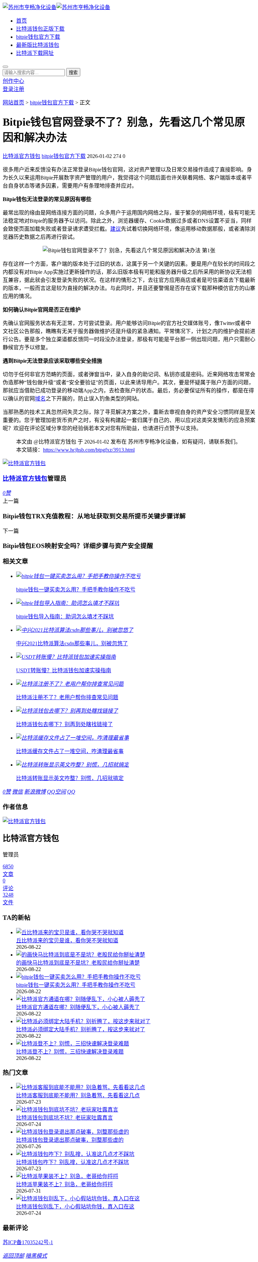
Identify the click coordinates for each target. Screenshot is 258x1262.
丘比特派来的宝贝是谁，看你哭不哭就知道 (67, 940)
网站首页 (13, 102)
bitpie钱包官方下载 (38, 37)
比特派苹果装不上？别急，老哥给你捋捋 (64, 1184)
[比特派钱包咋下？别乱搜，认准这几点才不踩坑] (135, 1154)
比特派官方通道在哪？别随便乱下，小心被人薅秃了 (78, 1007)
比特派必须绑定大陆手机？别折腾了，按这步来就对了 (80, 1029)
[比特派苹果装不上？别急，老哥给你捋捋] (135, 1176)
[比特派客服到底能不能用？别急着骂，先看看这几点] (135, 1087)
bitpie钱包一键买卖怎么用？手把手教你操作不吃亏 (75, 985)
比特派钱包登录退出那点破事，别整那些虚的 (70, 1140)
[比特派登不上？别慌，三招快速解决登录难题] (135, 1043)
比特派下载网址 (35, 53)
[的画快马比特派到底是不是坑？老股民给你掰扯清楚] (135, 954)
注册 (18, 89)
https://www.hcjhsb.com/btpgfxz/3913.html (89, 450)
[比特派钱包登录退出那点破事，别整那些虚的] (135, 1131)
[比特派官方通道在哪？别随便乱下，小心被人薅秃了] (135, 999)
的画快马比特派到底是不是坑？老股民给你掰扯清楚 (78, 963)
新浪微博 (35, 792)
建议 (115, 229)
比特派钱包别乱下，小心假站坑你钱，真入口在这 (75, 1206)
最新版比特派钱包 (37, 45)
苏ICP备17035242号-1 (28, 1242)
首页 (21, 21)
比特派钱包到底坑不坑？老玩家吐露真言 (64, 1118)
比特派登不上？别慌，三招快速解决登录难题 (70, 1052)
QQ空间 (56, 792)
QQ (71, 792)
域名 (40, 398)
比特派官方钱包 (21, 156)
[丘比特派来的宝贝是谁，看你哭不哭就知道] (135, 932)
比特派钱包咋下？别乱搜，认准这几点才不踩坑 (72, 1162)
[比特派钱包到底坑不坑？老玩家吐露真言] (135, 1109)
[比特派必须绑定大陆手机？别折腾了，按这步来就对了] (135, 1021)
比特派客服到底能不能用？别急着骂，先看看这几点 (78, 1095)
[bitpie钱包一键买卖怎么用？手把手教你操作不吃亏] (135, 976)
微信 (17, 792)
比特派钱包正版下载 (40, 29)
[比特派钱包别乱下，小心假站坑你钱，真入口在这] (135, 1198)
